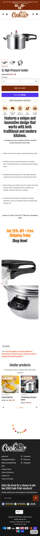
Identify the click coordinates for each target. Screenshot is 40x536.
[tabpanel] (10, 389)
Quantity (4, 77)
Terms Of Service (8, 472)
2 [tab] (19, 407)
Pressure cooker (17, 354)
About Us (5, 456)
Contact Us (5, 475)
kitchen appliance (12, 351)
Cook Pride (18, 517)
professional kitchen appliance (12, 356)
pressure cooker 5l (29, 354)
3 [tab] (20, 407)
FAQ (3, 466)
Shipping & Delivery (8, 459)
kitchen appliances (25, 351)
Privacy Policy (6, 469)
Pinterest (26, 459)
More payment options (20, 100)
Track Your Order (7, 479)
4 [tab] (22, 407)
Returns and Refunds (9, 463)
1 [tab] (17, 407)
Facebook (26, 456)
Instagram (27, 463)
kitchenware (6, 354)
